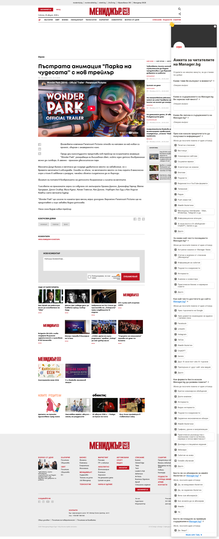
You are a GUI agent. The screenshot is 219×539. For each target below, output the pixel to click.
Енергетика (84, 465)
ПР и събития (103, 463)
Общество (65, 463)
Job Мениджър (85, 480)
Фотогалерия (103, 469)
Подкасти (167, 20)
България (48, 20)
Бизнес (65, 20)
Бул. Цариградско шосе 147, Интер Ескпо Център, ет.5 (89, 513)
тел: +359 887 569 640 (77, 515)
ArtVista (138, 476)
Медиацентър (140, 504)
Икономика (84, 468)
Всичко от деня (132, 20)
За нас (137, 498)
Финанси (83, 460)
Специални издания (142, 484)
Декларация (169, 504)
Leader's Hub (140, 471)
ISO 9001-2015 (170, 501)
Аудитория (139, 501)
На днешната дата (105, 477)
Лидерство (84, 475)
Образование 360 (124, 3)
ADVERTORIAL (153, 147)
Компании (83, 463)
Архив (137, 482)
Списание (157, 20)
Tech (137, 468)
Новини (161, 470)
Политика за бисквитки (86, 520)
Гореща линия (164, 479)
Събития (177, 20)
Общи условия (44, 520)
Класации (101, 472)
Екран (41, 57)
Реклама (101, 460)
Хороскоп (102, 475)
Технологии (91, 20)
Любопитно (116, 20)
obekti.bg (102, 3)
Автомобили (123, 457)
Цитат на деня (104, 480)
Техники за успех (86, 477)
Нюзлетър (123, 468)
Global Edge (139, 463)
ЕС (62, 475)
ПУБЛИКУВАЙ (130, 277)
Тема (137, 465)
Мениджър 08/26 (139, 3)
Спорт (120, 460)
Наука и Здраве (105, 484)
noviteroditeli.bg (91, 3)
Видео (120, 463)
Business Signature (142, 479)
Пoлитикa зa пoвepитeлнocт (63, 520)
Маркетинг (104, 20)
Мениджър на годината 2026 (167, 466)
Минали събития (164, 463)
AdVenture (139, 474)
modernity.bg (77, 3)
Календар (161, 472)
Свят (57, 20)
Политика (65, 460)
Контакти (162, 484)
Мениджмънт (77, 20)
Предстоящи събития (166, 460)
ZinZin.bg (111, 3)
